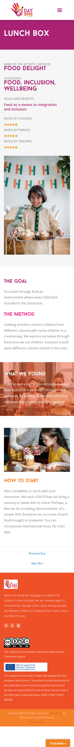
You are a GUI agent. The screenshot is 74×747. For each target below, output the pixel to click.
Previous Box (37, 553)
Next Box (37, 563)
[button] (60, 10)
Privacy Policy (37, 722)
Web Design (55, 713)
